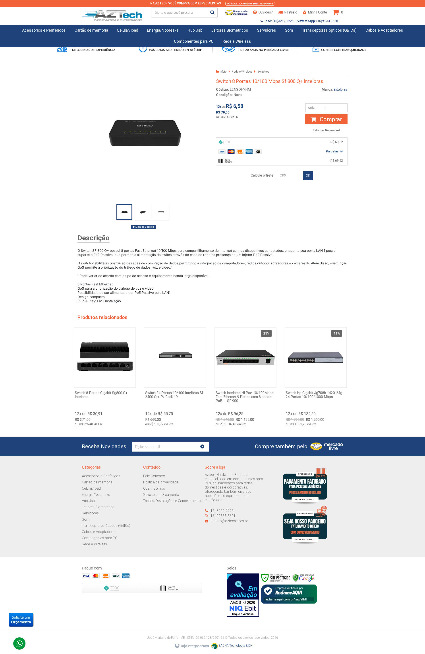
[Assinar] (204, 447)
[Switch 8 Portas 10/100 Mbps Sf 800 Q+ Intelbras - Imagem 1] (124, 212)
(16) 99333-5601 (222, 516)
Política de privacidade (161, 482)
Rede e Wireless (242, 71)
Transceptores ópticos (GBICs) (106, 525)
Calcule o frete (262, 175)
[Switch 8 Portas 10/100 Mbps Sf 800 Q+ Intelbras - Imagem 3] (161, 212)
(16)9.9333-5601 (319, 21)
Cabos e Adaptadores (99, 532)
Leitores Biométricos (98, 507)
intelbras (341, 89)
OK (308, 175)
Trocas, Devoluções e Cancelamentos (173, 501)
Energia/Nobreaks (96, 494)
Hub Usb (88, 501)
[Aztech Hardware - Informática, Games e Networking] (112, 12)
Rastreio (290, 12)
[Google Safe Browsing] (303, 577)
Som (85, 519)
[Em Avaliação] (243, 595)
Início (223, 71)
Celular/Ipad (91, 488)
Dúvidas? (265, 12)
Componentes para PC (99, 538)
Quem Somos (154, 488)
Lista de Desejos (144, 226)
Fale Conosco (154, 476)
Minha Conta (317, 12)
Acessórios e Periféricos (101, 476)
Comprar (330, 119)
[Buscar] (212, 12)
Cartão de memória (97, 482)
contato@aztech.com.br (228, 521)
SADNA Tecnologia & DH (235, 645)
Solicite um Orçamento (161, 494)
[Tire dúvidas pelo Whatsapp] (19, 643)
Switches (263, 71)
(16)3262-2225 (278, 21)
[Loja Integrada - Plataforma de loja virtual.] (192, 646)
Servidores (90, 513)
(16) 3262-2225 (221, 511)
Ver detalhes (105, 378)
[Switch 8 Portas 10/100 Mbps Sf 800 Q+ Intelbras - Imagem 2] (143, 212)
